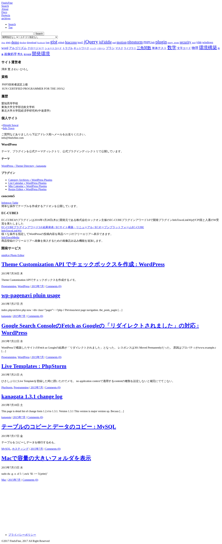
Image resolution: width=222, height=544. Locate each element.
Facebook (41, 43)
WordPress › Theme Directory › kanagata (23, 165)
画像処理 (10, 54)
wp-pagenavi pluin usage (30, 295)
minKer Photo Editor (12, 255)
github (61, 42)
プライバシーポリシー (22, 534)
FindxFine (7, 2)
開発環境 (41, 53)
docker (23, 42)
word (4, 48)
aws (8, 42)
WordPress (23, 286)
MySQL (6, 448)
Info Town (8, 128)
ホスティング (20, 448)
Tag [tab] (10, 27)
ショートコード (53, 48)
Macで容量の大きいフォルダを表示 (46, 458)
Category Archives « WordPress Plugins (30, 179)
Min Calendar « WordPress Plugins (27, 186)
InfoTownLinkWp (11, 230)
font (48, 42)
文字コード (184, 48)
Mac (3, 479)
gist (53, 41)
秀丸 (20, 54)
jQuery (91, 41)
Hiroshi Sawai (10, 125)
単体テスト (159, 48)
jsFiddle (105, 42)
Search (5, 6)
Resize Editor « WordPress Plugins (27, 189)
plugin (161, 41)
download (31, 42)
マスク (119, 48)
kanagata (6, 316)
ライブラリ (130, 48)
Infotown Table (9, 202)
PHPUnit (149, 42)
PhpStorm (6, 387)
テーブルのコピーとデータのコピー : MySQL (58, 426)
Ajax (3, 43)
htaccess (71, 42)
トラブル (67, 48)
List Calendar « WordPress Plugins (27, 183)
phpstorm (135, 42)
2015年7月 (37, 286)
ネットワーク (81, 48)
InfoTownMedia (10, 237)
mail (114, 42)
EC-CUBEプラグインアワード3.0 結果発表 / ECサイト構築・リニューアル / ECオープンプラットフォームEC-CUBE (72, 227)
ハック (93, 48)
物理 (195, 48)
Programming (8, 286)
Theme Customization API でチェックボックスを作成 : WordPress (83, 264)
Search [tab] (12, 24)
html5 (80, 42)
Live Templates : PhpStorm (33, 366)
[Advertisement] (105, 506)
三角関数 (144, 48)
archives (5, 18)
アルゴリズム (18, 48)
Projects (5, 15)
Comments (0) (53, 286)
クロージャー (35, 48)
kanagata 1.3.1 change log (31, 396)
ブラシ (110, 48)
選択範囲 (27, 54)
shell (194, 43)
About (4, 9)
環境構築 (208, 47)
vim (199, 42)
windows (207, 42)
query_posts (173, 42)
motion (122, 42)
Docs (4, 12)
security (185, 42)
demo (15, 42)
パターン (101, 48)
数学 (171, 47)
